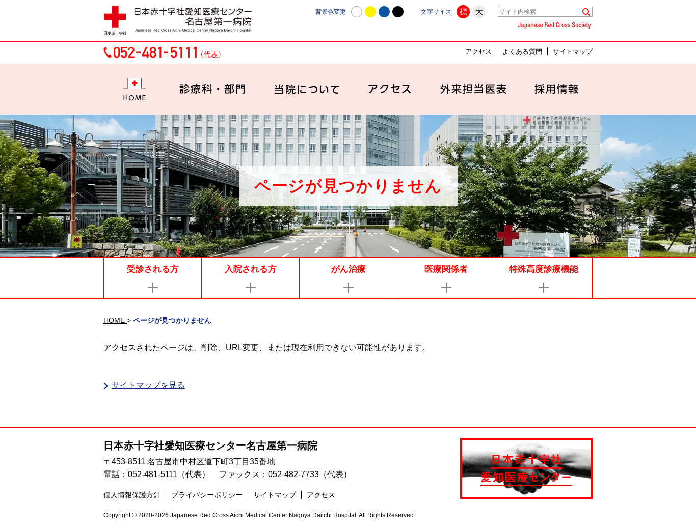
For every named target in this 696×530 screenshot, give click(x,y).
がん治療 (348, 269)
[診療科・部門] (213, 89)
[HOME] (134, 89)
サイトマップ (573, 51)
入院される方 (251, 269)
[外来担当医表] (473, 89)
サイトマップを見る (148, 385)
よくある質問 (522, 51)
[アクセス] (390, 89)
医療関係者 (446, 269)
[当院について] (307, 89)
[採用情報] (556, 89)
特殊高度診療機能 (543, 269)
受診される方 (153, 269)
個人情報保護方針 (131, 494)
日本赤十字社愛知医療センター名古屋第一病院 (210, 445)
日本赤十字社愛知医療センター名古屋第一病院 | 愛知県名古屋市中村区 (182, 20)
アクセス (478, 51)
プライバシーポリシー (207, 494)
